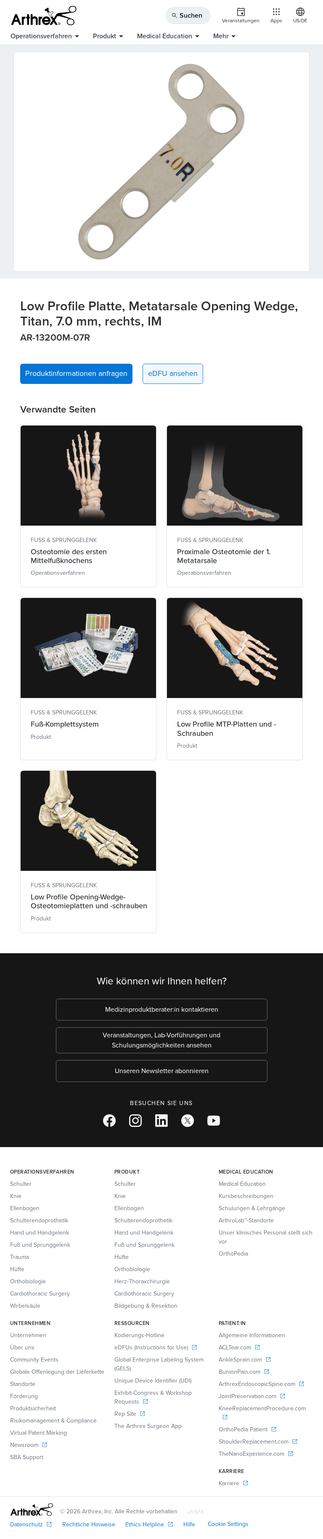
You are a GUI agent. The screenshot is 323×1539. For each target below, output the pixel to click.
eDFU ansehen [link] (173, 373)
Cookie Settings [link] (228, 1524)
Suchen (186, 15)
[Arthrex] (43, 15)
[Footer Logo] (31, 1509)
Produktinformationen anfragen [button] (76, 373)
